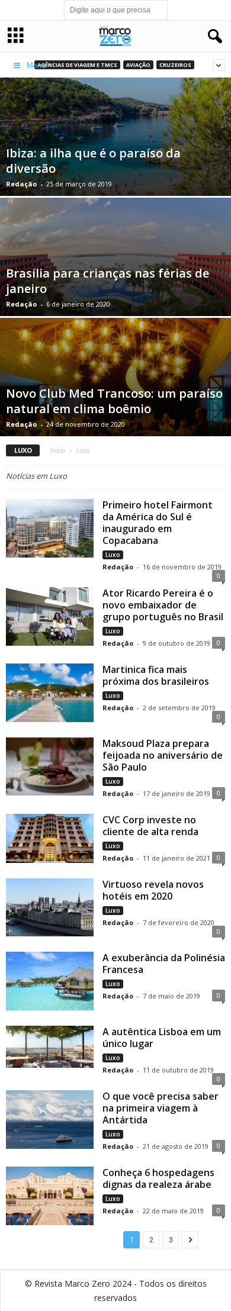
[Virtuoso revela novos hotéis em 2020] (50, 907)
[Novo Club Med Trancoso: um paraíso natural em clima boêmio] (115, 404)
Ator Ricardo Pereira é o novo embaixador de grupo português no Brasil (162, 605)
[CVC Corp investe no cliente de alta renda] (50, 838)
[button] (213, 37)
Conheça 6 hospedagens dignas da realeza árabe (158, 1178)
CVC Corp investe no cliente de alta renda (150, 825)
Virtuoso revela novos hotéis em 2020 (153, 890)
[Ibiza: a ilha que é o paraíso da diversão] (115, 154)
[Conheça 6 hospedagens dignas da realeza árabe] (50, 1196)
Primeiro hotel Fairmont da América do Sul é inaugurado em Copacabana (157, 522)
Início (57, 450)
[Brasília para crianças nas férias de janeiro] (115, 273)
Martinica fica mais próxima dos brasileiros (155, 675)
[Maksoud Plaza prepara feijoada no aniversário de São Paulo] (50, 766)
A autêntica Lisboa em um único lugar (161, 1037)
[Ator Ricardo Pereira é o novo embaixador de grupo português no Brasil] (50, 616)
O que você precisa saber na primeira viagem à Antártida (160, 1108)
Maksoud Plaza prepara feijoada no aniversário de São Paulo (162, 755)
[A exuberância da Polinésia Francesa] (50, 981)
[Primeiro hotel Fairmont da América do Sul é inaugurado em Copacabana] (50, 528)
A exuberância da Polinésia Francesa (163, 963)
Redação (21, 183)
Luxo (112, 554)
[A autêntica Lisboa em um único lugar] (50, 1047)
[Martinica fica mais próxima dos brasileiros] (50, 692)
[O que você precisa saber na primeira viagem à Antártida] (50, 1119)
